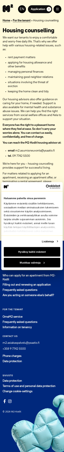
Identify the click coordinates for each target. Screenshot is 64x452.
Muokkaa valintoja (30, 262)
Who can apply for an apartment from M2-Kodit (29, 277)
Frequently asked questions (20, 290)
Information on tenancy (17, 327)
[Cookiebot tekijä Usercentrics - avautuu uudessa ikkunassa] (46, 187)
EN (22, 9)
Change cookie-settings (17, 391)
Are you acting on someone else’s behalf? (28, 295)
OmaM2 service (29, 316)
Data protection (12, 361)
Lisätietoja (48, 241)
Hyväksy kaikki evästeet (32, 251)
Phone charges (12, 356)
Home (6, 20)
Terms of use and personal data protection (29, 386)
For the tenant (22, 20)
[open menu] (57, 9)
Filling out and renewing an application (27, 284)
